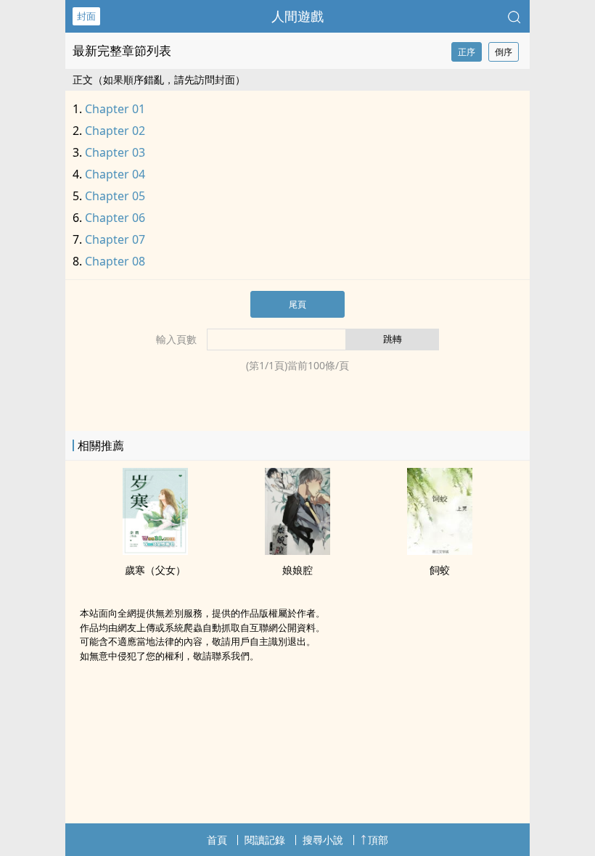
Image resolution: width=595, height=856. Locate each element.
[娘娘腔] (297, 551)
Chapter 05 (115, 196)
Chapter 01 (115, 109)
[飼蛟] (439, 551)
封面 (86, 15)
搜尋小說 (323, 840)
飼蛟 (440, 570)
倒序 (503, 52)
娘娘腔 (297, 570)
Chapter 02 (115, 131)
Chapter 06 (115, 218)
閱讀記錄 (265, 840)
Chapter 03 (115, 152)
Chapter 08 (115, 261)
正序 (466, 52)
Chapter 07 (115, 239)
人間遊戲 (297, 16)
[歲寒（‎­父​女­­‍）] (155, 551)
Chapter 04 (115, 174)
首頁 (217, 840)
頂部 (378, 840)
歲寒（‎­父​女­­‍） (155, 570)
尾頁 (297, 304)
